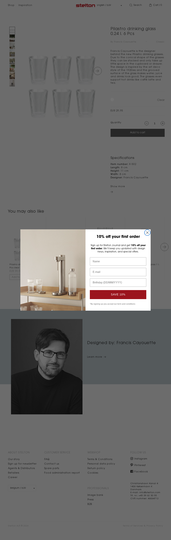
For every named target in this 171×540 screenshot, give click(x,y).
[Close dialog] (147, 233)
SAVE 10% (118, 294)
